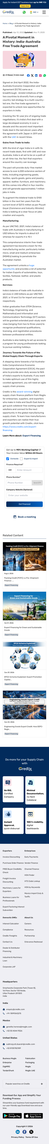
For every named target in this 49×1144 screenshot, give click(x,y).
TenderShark (8, 1070)
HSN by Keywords (32, 887)
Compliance (8, 930)
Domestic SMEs (10, 917)
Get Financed (24, 504)
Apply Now (25, 6)
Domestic (14, 459)
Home (5, 23)
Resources (29, 930)
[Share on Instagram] (40, 75)
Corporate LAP (9, 967)
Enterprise (7, 1062)
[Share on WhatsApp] (44, 75)
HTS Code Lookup (32, 881)
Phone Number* (13, 477)
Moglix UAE (30, 1070)
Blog (11, 23)
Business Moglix (9, 1058)
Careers (27, 924)
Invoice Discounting (11, 857)
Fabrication (30, 1058)
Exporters (7, 851)
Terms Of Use (31, 1137)
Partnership (29, 936)
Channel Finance (31, 869)
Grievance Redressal (33, 942)
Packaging (29, 1062)
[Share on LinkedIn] (36, 75)
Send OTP (37, 483)
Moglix (28, 1066)
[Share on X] (32, 75)
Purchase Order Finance (13, 863)
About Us (28, 917)
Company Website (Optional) (19, 490)
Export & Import (31, 459)
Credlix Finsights (10, 936)
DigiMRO (6, 1066)
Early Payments (31, 857)
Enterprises (30, 851)
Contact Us (7, 942)
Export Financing (32, 435)
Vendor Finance (31, 863)
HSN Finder (29, 875)
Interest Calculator (11, 924)
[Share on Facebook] (28, 75)
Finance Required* (14, 464)
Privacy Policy (17, 1137)
